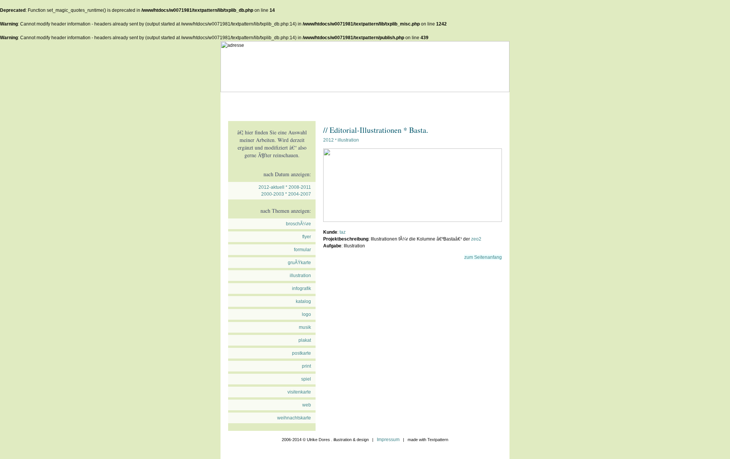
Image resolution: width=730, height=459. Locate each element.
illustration (300, 275)
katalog (303, 301)
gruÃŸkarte (299, 262)
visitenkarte (299, 392)
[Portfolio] (272, 102)
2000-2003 (272, 194)
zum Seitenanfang (483, 257)
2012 (328, 140)
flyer (306, 236)
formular (302, 249)
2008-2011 (300, 187)
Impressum (388, 439)
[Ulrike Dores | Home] (238, 102)
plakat (304, 340)
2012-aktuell (271, 187)
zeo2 (476, 239)
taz (343, 232)
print (306, 366)
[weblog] (306, 102)
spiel (306, 379)
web (306, 405)
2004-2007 (299, 194)
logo (306, 314)
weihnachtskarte (294, 418)
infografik (301, 288)
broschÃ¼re (298, 223)
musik (305, 327)
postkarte (301, 353)
